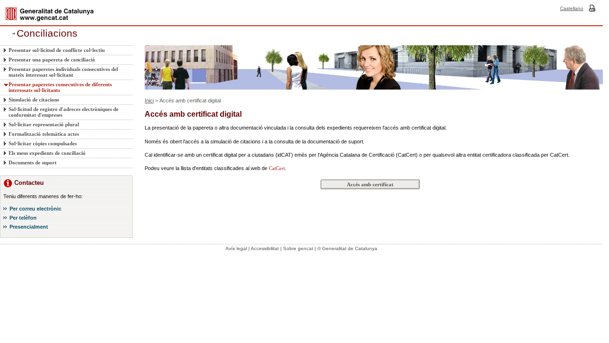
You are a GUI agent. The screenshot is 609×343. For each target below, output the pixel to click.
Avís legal (236, 248)
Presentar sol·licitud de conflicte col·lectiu (57, 50)
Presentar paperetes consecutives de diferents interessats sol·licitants (60, 87)
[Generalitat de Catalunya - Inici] (49, 14)
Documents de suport (33, 162)
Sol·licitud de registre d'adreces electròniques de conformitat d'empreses (63, 112)
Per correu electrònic (35, 209)
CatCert (277, 168)
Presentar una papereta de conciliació (52, 59)
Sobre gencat (298, 248)
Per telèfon (23, 218)
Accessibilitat (265, 248)
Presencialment (29, 227)
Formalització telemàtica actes (44, 134)
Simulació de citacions (34, 99)
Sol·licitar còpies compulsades (43, 143)
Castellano (571, 8)
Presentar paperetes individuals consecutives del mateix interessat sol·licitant (63, 72)
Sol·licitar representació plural (44, 124)
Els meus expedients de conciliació (47, 153)
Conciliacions (47, 33)
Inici (149, 100)
